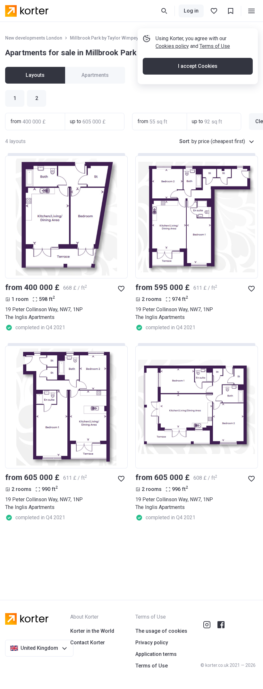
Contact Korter (87, 642)
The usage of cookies (161, 631)
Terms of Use (214, 46)
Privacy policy (151, 642)
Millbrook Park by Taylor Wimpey (104, 38)
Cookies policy (172, 46)
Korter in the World (92, 631)
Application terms (156, 654)
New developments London (33, 38)
